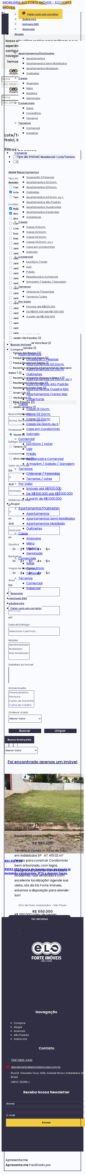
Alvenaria (32, 83)
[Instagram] (46, 993)
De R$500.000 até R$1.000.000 (45, 311)
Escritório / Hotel (36, 262)
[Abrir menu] (4, 339)
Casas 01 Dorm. (36, 227)
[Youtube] (46, 1001)
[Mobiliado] (19, 649)
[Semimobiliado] (19, 645)
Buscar (24, 731)
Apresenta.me (17, 1160)
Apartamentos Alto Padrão (43, 202)
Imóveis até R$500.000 (40, 306)
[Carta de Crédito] (21, 705)
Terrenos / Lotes (36, 297)
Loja (28, 267)
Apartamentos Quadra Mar (43, 207)
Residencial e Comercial (42, 277)
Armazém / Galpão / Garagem (46, 282)
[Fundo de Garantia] (21, 701)
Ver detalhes (39, 919)
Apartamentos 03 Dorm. (41, 187)
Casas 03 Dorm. (36, 237)
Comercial (33, 128)
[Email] (46, 978)
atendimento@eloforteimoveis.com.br (36, 1067)
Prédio (30, 272)
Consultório (33, 113)
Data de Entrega (18, 625)
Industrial (32, 133)
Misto (29, 88)
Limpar (60, 731)
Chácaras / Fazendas (40, 292)
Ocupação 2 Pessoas (40, 177)
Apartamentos (35, 58)
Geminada (33, 98)
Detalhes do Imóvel (20, 665)
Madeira (31, 93)
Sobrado (32, 252)
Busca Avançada (19, 740)
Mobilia (13, 640)
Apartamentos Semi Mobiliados (46, 63)
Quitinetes (32, 73)
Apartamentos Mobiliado (42, 68)
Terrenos (32, 118)
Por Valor (24, 302)
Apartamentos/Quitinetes (36, 53)
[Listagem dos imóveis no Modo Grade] (7, 744)
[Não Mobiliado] (19, 653)
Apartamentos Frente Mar (42, 212)
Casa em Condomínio (40, 247)
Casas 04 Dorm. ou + (39, 242)
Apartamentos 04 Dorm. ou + (45, 197)
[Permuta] (21, 697)
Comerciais (26, 103)
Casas (22, 78)
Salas (29, 108)
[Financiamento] (21, 693)
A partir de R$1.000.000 (40, 316)
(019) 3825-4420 (21, 1060)
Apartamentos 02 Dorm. (41, 182)
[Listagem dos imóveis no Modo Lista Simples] (15, 744)
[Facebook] (46, 986)
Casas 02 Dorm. (36, 232)
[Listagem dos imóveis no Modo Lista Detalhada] (11, 744)
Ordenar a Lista (18, 712)
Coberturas (33, 217)
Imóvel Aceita (17, 688)
